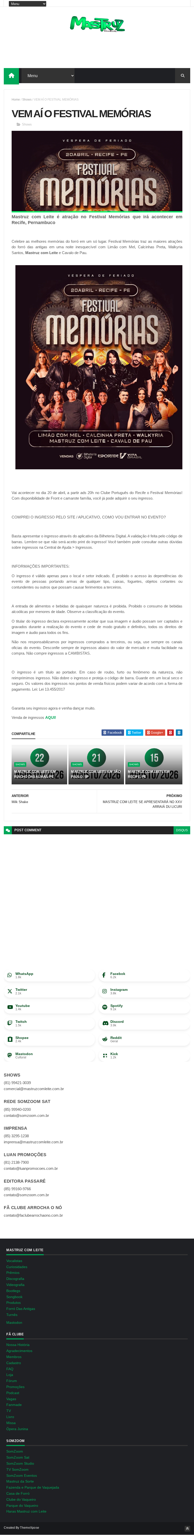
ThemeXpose (29, 1527)
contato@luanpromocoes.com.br (31, 1168)
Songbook (14, 1297)
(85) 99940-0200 (17, 1109)
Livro (10, 1417)
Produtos (13, 1303)
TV (8, 1411)
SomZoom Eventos (21, 1475)
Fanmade (14, 1405)
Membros (13, 1357)
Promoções (15, 1387)
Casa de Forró (18, 1493)
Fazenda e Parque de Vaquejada (32, 1487)
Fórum (11, 1381)
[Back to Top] (187, 1528)
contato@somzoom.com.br (26, 1115)
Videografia (15, 1285)
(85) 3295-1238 (16, 1136)
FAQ (9, 1369)
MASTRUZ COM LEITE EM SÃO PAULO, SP (95, 774)
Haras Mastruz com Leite (26, 1511)
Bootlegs (13, 1291)
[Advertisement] (97, 51)
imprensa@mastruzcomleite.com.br (33, 1142)
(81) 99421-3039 (17, 1083)
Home (16, 99)
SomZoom (14, 1451)
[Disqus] (97, 897)
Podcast (12, 1393)
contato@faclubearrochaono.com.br (33, 1215)
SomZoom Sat (17, 1457)
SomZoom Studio (20, 1463)
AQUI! (50, 717)
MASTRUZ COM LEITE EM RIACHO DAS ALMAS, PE (35, 774)
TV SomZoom (17, 1469)
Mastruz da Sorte (20, 1481)
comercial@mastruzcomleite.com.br (34, 1089)
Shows (27, 99)
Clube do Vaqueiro (21, 1499)
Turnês (11, 1315)
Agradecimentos (19, 1351)
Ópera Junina (17, 1429)
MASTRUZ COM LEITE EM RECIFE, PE (148, 774)
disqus (182, 830)
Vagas (11, 1399)
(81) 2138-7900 (16, 1162)
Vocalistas (14, 1261)
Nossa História (18, 1345)
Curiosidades (16, 1267)
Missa (11, 1423)
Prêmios (12, 1273)
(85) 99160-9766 (17, 1189)
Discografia (15, 1279)
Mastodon (14, 1323)
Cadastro (13, 1363)
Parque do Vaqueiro (22, 1505)
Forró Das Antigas (20, 1309)
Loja (9, 1375)
